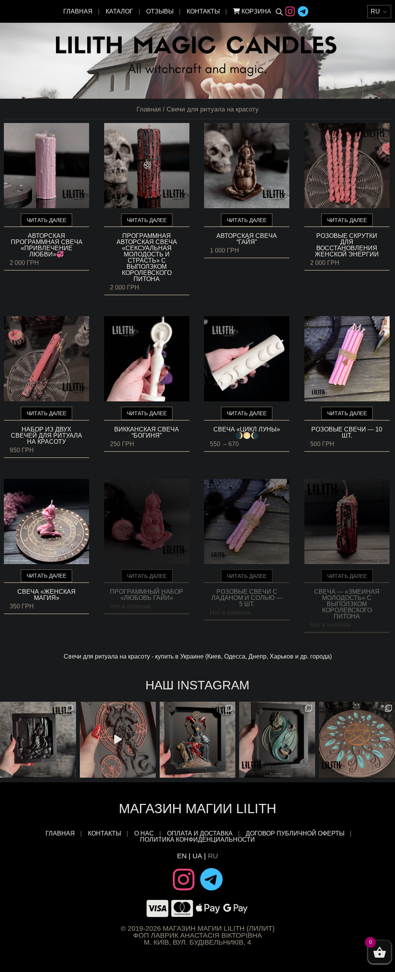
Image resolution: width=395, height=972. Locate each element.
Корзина (255, 11)
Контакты (203, 11)
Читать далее (46, 220)
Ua (197, 856)
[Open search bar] (279, 11)
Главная (78, 11)
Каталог (119, 11)
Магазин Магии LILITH (197, 808)
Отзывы (160, 11)
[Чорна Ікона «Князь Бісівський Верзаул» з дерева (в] (38, 740)
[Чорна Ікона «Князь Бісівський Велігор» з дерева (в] (198, 740)
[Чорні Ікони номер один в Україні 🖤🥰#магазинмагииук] (118, 740)
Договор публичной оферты (295, 833)
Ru (213, 856)
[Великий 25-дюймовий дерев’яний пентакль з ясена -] (357, 740)
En (182, 856)
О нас (144, 833)
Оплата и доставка (200, 833)
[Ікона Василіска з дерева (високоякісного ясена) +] (277, 740)
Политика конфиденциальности (197, 840)
